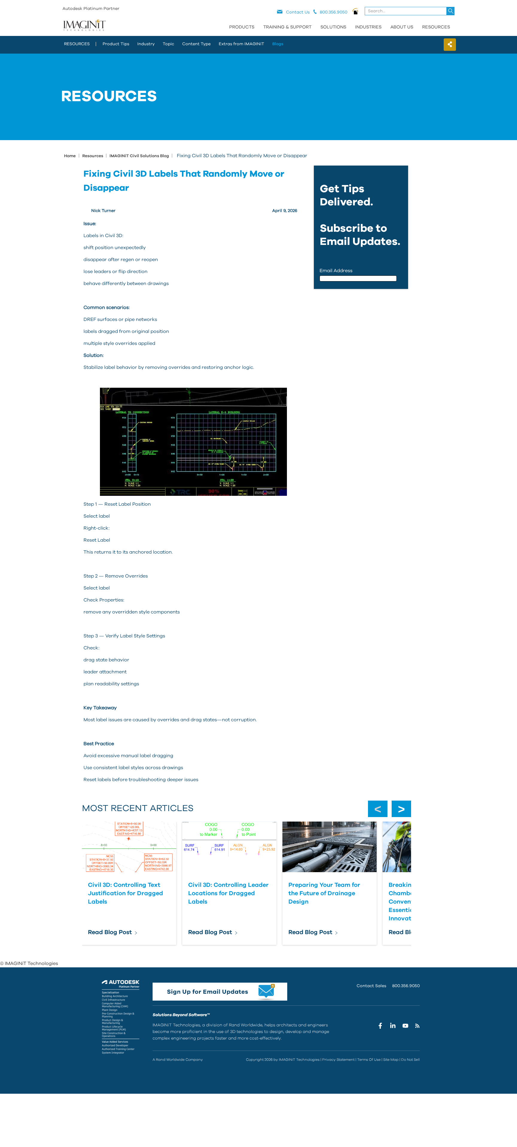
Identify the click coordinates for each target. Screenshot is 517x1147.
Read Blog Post (110, 932)
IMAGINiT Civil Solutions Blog (140, 156)
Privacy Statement (338, 1059)
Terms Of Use (369, 1059)
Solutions (333, 27)
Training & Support (287, 27)
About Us (401, 27)
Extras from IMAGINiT (241, 44)
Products (241, 27)
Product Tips (116, 44)
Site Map (391, 1059)
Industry (146, 44)
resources (77, 44)
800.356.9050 (406, 986)
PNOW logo (355, 11)
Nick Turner (103, 211)
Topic (168, 44)
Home (70, 156)
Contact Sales (371, 986)
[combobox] (410, 11)
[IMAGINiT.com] (84, 25)
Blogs (277, 44)
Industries (368, 27)
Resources (436, 27)
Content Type (196, 44)
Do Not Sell (410, 1059)
